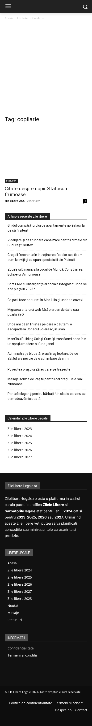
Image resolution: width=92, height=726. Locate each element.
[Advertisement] (46, 69)
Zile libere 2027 (20, 457)
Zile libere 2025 (20, 443)
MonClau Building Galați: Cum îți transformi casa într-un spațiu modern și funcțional (47, 341)
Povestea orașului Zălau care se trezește (39, 369)
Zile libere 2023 (20, 428)
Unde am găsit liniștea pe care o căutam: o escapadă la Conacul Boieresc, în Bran (40, 326)
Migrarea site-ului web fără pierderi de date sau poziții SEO (43, 312)
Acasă (9, 18)
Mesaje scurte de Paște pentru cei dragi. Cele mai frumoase (45, 381)
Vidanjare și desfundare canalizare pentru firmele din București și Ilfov (47, 242)
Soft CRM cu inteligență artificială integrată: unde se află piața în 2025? (47, 286)
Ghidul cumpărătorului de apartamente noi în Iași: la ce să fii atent (46, 228)
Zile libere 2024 (20, 435)
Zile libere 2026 (20, 450)
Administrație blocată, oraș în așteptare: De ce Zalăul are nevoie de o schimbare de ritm (43, 356)
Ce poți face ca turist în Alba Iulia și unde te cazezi (45, 300)
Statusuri (11, 180)
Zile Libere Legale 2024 (23, 692)
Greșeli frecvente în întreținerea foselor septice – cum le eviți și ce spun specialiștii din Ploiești (45, 257)
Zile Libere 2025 (15, 201)
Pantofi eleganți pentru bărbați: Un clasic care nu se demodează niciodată (47, 396)
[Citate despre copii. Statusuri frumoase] (46, 155)
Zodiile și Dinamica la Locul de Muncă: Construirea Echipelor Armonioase (45, 272)
